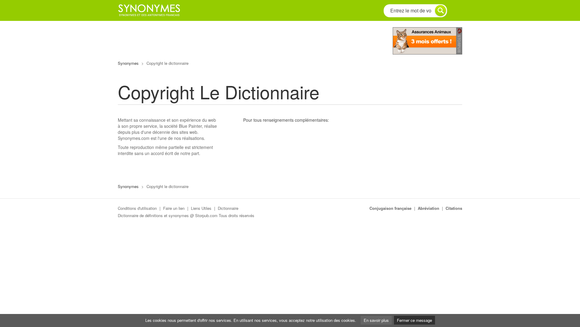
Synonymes (128, 63)
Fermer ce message (414, 320)
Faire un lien (174, 208)
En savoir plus (376, 320)
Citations (454, 208)
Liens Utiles (201, 208)
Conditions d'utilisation (137, 208)
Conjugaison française (390, 208)
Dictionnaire (228, 208)
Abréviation (428, 208)
